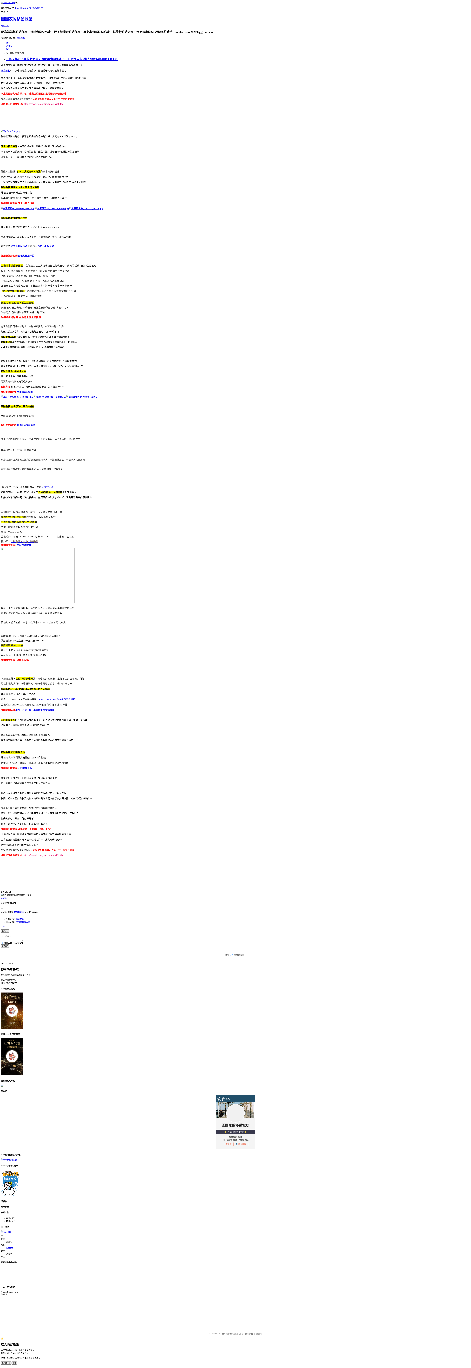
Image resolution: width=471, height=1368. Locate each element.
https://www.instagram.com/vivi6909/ (43, 104)
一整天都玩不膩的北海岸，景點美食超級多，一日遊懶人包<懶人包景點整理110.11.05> (62, 59)
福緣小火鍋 (47, 487)
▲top (3, 926)
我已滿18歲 (6, 1363)
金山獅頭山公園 (25, 392)
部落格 (9, 46)
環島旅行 (5, 70)
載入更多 (5, 931)
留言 (22, 912)
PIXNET (217, 1334)
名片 (8, 49)
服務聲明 (259, 1334)
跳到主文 (5, 26)
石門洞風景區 (25, 768)
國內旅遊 (20, 919)
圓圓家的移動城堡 (16, 19)
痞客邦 (17, 912)
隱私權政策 (249, 1334)
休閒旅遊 (21, 38)
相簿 (8, 43)
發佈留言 (5, 946)
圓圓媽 (4, 898)
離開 (14, 1363)
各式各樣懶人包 (23, 922)
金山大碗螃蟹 (24, 545)
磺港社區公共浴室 (26, 425)
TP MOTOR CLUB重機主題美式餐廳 (56, 699)
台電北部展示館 (19, 246)
